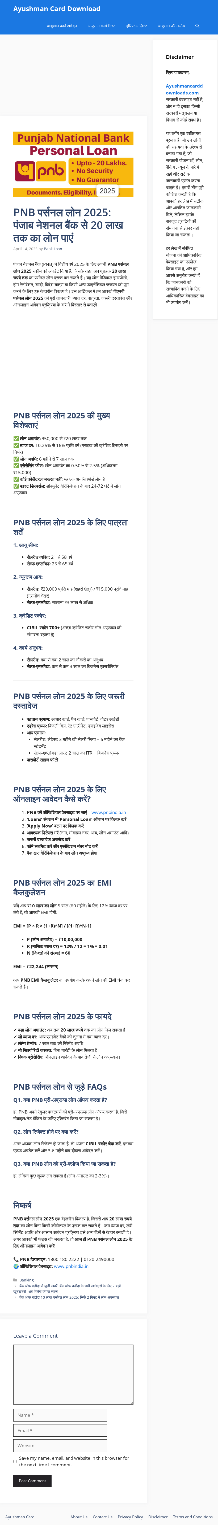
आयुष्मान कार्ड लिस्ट (102, 25)
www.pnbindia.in (108, 812)
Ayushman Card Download (56, 8)
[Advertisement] (73, 77)
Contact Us (102, 1516)
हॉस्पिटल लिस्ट (136, 25)
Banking (26, 1280)
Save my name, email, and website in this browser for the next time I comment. (74, 1461)
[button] (197, 25)
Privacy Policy (130, 1516)
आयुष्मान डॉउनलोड (171, 25)
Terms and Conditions (193, 1516)
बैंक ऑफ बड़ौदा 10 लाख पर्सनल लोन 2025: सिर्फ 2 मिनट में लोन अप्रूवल (69, 1297)
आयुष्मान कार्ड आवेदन (62, 25)
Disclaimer (158, 1516)
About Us (78, 1516)
